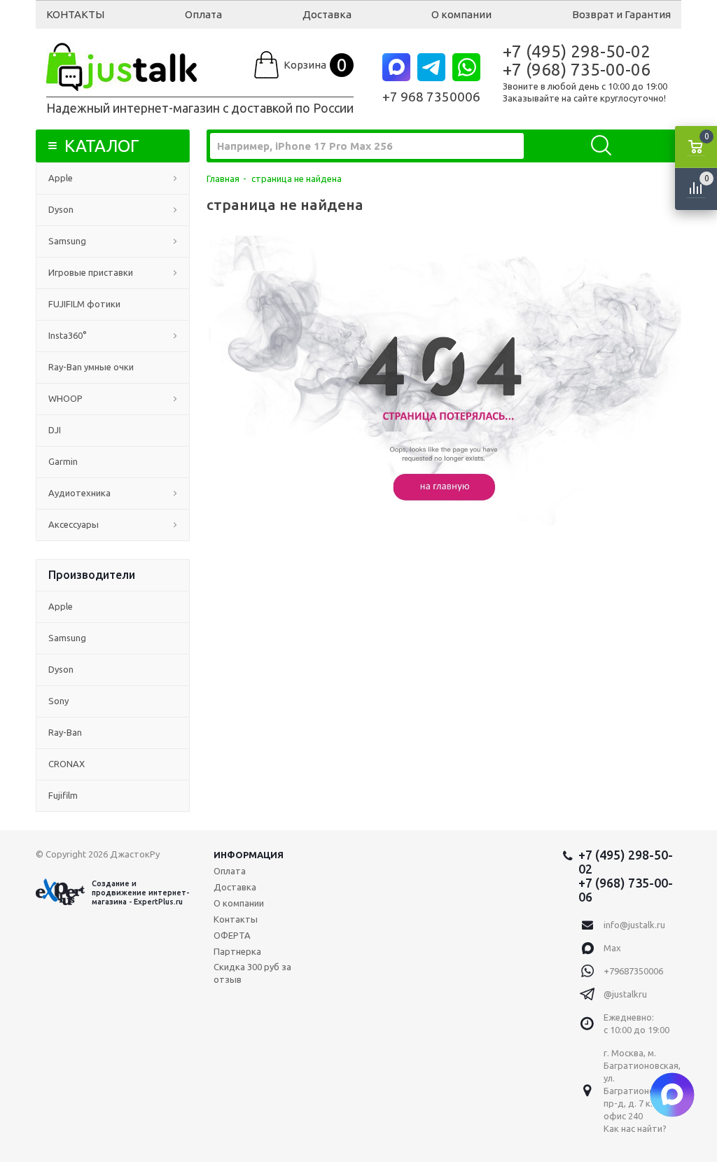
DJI (54, 430)
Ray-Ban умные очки (91, 367)
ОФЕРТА (232, 935)
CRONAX (66, 764)
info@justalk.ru (634, 925)
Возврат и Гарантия (621, 14)
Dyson (61, 209)
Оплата (203, 14)
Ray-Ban (65, 732)
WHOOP (65, 398)
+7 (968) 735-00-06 (576, 69)
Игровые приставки (90, 272)
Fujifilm (63, 795)
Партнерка (237, 951)
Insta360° (67, 335)
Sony (58, 701)
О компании (461, 14)
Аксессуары (73, 524)
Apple (60, 178)
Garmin (63, 461)
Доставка (326, 14)
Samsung (67, 241)
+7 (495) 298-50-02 (576, 51)
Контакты (236, 919)
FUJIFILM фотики (84, 304)
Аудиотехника (79, 493)
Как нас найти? (635, 1128)
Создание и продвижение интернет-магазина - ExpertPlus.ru (140, 892)
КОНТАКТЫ (75, 14)
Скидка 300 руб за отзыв (252, 973)
